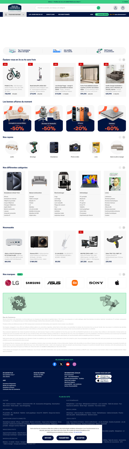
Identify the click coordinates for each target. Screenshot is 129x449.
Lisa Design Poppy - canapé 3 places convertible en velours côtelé (64, 87)
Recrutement (38, 376)
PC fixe (82, 201)
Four (55, 207)
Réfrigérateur (70, 404)
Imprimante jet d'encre (86, 215)
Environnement (69, 374)
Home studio (15, 405)
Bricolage (33, 157)
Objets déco (32, 215)
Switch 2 (19, 404)
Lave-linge (78, 404)
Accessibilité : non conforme (72, 384)
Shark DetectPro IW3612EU (38, 85)
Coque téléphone (9, 203)
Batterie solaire (92, 414)
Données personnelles (71, 378)
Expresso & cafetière (72, 405)
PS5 (4, 404)
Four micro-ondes (100, 405)
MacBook (16, 413)
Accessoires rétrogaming (43, 404)
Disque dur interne (54, 413)
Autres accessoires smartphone (40, 424)
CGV (65, 376)
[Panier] (123, 8)
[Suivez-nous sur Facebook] (54, 364)
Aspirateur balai (59, 213)
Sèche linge (57, 201)
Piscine (121, 413)
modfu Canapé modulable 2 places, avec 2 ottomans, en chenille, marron (114, 87)
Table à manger (33, 198)
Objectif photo (21, 433)
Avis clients (6, 376)
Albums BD (108, 207)
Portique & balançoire (88, 424)
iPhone (6, 196)
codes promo (50, 346)
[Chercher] (98, 8)
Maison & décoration (35, 193)
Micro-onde (57, 209)
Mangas (107, 205)
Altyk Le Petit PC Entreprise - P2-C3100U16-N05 (13, 254)
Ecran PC (82, 205)
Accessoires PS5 (28, 404)
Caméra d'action (22, 435)
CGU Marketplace (73, 376)
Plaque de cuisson (59, 205)
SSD (12, 414)
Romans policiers (110, 198)
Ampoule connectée (10, 213)
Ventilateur (88, 413)
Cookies (81, 378)
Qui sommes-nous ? (9, 374)
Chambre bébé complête (106, 431)
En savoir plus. (78, 432)
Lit (30, 205)
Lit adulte (11, 442)
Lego (67, 422)
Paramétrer (64, 438)
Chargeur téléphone (10, 205)
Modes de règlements (9, 385)
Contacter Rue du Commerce (11, 389)
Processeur (83, 213)
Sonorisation (56, 404)
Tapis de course (113, 440)
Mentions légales (69, 382)
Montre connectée (9, 209)
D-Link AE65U (59, 253)
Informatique (84, 193)
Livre (96, 157)
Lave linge (57, 198)
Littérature (108, 196)
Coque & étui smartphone (49, 422)
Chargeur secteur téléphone (17, 425)
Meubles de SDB (34, 213)
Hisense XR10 (34, 253)
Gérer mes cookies (70, 380)
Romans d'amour (110, 203)
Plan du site (64, 397)
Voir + (20, 274)
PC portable (83, 196)
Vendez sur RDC (38, 374)
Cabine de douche (112, 413)
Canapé (31, 196)
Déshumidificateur (81, 414)
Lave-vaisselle (102, 404)
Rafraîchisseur (101, 413)
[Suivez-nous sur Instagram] (74, 364)
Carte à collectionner (91, 422)
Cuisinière (91, 405)
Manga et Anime (76, 424)
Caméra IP (7, 215)
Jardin (12, 157)
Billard (98, 424)
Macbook (82, 198)
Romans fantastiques (111, 201)
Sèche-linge (83, 405)
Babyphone (118, 431)
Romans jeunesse (110, 209)
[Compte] (115, 8)
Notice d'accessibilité (70, 386)
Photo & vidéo (75, 157)
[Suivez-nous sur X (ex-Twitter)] (61, 364)
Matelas (31, 207)
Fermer (126, 1)
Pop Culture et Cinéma (77, 422)
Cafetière (57, 211)
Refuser (48, 438)
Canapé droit (31, 444)
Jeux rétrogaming (24, 405)
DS (34, 404)
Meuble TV (32, 201)
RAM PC (45, 413)
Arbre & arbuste (79, 413)
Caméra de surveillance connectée (19, 424)
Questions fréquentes (9, 383)
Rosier (94, 413)
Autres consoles (11, 404)
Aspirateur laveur (59, 215)
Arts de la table (33, 209)
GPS (121, 442)
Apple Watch (7, 207)
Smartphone (54, 157)
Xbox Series (6, 405)
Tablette (82, 207)
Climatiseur (69, 413)
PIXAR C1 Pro (9, 85)
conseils (44, 346)
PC (12, 413)
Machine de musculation (111, 442)
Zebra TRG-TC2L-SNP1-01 (114, 253)
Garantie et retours (8, 387)
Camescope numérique (10, 435)
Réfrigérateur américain (90, 404)
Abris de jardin (70, 414)
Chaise (31, 203)
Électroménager (59, 193)
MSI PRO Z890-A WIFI (86, 253)
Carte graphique (84, 209)
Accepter (80, 438)
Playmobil (104, 424)
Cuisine (107, 215)
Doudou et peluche (114, 422)
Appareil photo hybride (10, 433)
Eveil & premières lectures (112, 211)
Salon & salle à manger (117, 157)
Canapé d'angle (25, 442)
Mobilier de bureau (34, 211)
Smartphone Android (10, 198)
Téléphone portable (9, 201)
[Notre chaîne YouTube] (68, 364)
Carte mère (83, 211)
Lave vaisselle (58, 203)
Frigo (56, 196)
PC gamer (83, 203)
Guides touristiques (110, 213)
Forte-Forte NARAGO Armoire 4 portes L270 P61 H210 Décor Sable (89, 87)
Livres (107, 193)
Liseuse (6, 211)
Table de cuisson (113, 404)
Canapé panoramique (20, 444)
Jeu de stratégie (103, 422)
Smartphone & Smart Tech (12, 193)
